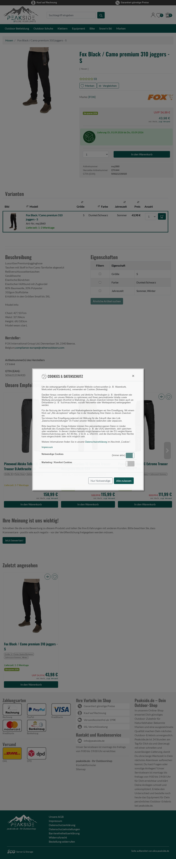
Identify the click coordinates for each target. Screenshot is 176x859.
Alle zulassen (123, 480)
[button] (130, 455)
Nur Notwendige (100, 480)
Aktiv (130, 455)
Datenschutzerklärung (96, 442)
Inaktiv (131, 463)
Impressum (47, 447)
